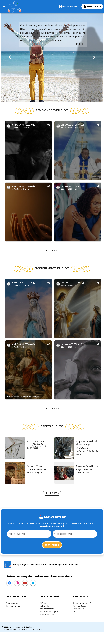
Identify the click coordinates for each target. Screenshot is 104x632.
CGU (43, 629)
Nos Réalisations (47, 614)
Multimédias (45, 606)
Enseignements (13, 606)
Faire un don (78, 608)
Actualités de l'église (49, 611)
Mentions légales (9, 629)
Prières (43, 603)
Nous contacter (80, 606)
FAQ (75, 611)
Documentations (47, 608)
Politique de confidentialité (29, 629)
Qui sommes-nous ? (82, 603)
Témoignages (12, 603)
